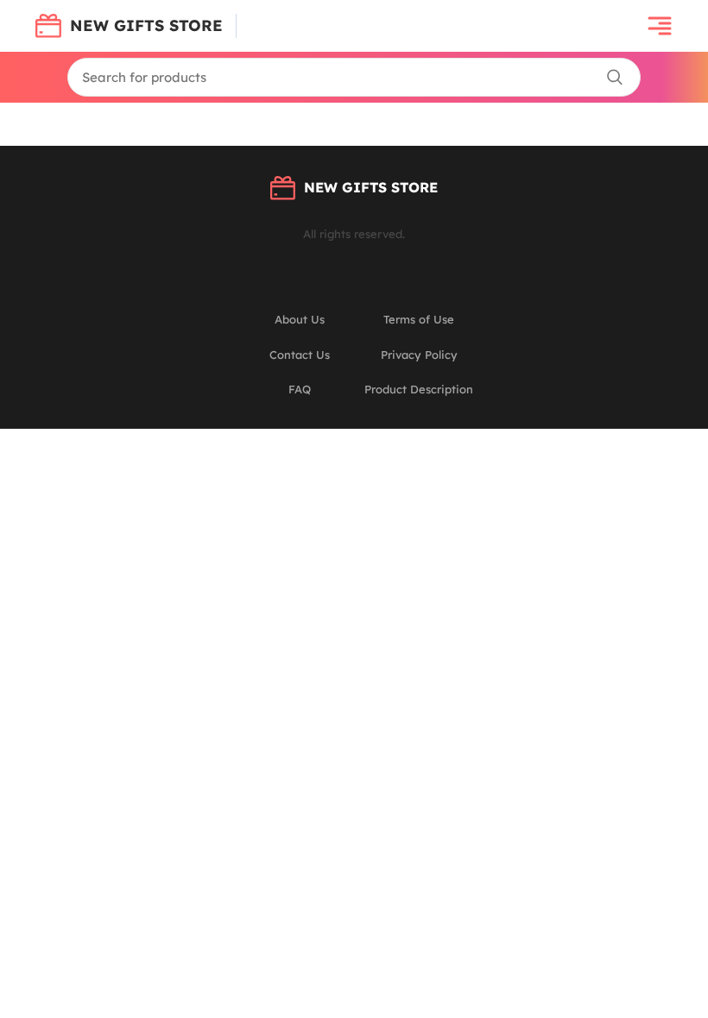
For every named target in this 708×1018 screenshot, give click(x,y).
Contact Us (299, 354)
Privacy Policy (419, 354)
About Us (300, 319)
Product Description (418, 389)
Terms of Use (418, 319)
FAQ (299, 389)
